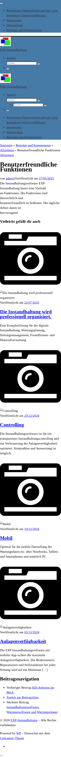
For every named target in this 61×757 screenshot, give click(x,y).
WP (18, 733)
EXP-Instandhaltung (24, 720)
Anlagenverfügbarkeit (23, 641)
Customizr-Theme (12, 738)
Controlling (12, 424)
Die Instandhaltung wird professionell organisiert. (26, 314)
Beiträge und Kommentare (33, 145)
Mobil (6, 538)
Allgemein (7, 150)
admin (10, 178)
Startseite (6, 145)
